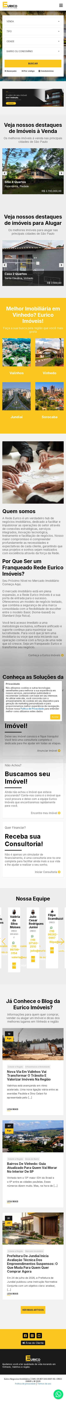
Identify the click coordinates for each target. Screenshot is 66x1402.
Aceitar (55, 717)
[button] (62, 941)
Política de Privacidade (32, 708)
